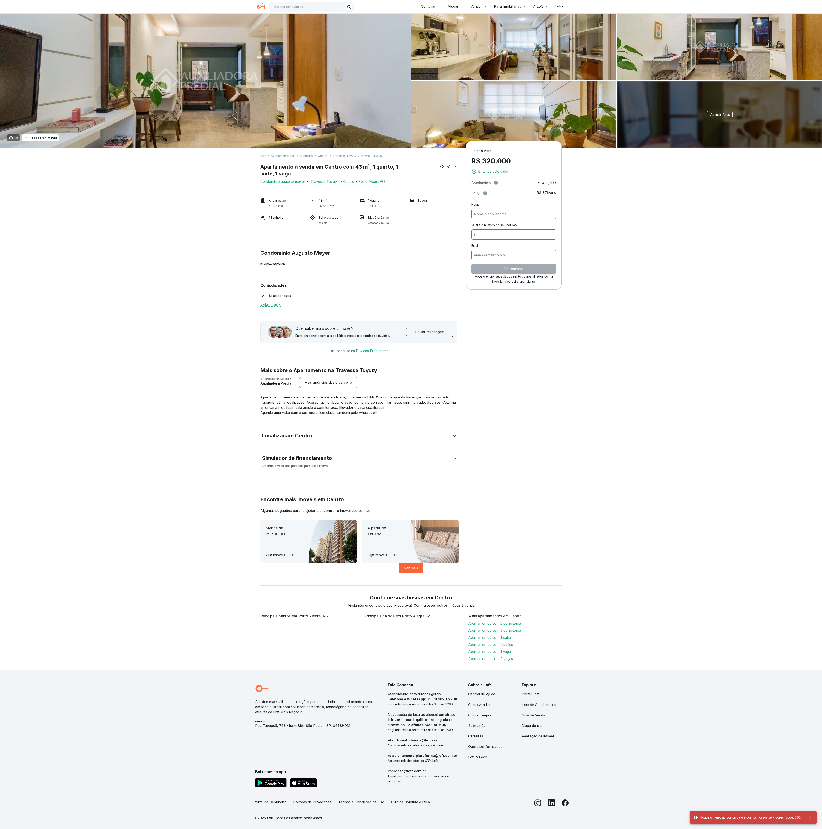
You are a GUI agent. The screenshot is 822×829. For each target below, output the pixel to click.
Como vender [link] (479, 705)
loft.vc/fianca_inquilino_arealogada (418, 720)
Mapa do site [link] (532, 726)
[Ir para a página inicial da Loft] (263, 7)
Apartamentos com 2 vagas (490, 659)
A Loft (538, 6)
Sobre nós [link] (476, 726)
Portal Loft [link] (530, 694)
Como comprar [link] (480, 715)
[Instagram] (537, 803)
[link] (328, 382)
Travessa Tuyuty (344, 155)
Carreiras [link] (475, 736)
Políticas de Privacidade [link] (312, 802)
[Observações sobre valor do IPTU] (485, 193)
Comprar (428, 6)
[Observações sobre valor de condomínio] (496, 182)
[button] (359, 436)
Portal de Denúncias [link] (269, 802)
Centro (323, 155)
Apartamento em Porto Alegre (292, 155)
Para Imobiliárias (507, 6)
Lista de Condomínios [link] (539, 705)
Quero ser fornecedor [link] (486, 746)
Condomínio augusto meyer (282, 181)
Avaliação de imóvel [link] (538, 736)
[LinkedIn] (551, 803)
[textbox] (311, 7)
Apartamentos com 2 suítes (490, 644)
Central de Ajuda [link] (481, 694)
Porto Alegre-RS (372, 181)
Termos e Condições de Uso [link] (361, 802)
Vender (476, 6)
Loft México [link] (477, 757)
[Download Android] (271, 783)
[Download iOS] (303, 783)
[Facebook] (565, 803)
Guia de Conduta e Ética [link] (410, 802)
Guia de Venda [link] (533, 715)
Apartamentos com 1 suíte (489, 637)
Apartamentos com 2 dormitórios (495, 623)
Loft (263, 155)
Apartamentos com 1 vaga (489, 651)
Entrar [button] (560, 6)
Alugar (453, 6)
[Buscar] (348, 6)
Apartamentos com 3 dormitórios (495, 630)
